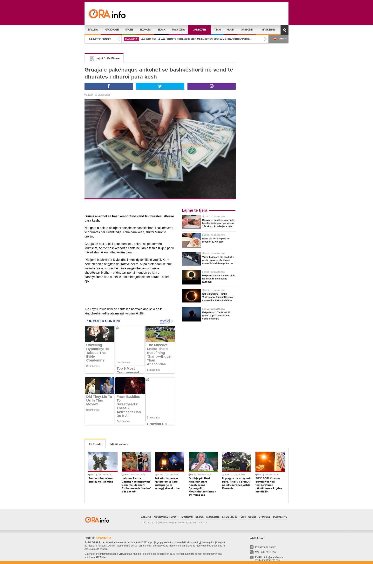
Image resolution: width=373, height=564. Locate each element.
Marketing (268, 29)
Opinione (246, 29)
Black (161, 29)
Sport (129, 29)
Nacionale (112, 29)
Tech (217, 29)
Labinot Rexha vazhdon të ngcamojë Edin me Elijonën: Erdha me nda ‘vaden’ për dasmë (198, 39)
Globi (230, 29)
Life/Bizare (199, 29)
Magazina (178, 29)
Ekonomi (145, 29)
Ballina (93, 29)
